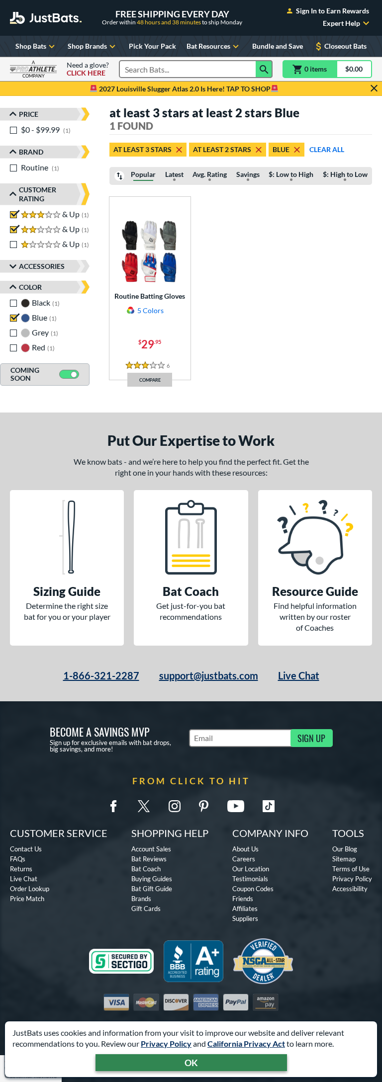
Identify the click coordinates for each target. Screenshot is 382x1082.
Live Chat (298, 675)
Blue (281, 149)
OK (191, 1062)
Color (30, 287)
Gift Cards (146, 909)
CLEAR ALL (326, 149)
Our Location (250, 869)
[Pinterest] (203, 806)
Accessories (42, 266)
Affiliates (245, 909)
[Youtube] (235, 806)
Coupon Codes (253, 889)
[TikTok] (269, 806)
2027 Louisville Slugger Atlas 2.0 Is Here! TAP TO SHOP (184, 88)
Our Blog (344, 849)
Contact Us (26, 849)
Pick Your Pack (152, 46)
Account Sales (151, 849)
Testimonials (250, 879)
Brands (141, 899)
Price (28, 114)
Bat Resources (208, 46)
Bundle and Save (277, 46)
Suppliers (245, 918)
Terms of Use (351, 869)
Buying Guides (151, 879)
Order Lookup (29, 889)
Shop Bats (30, 46)
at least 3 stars (142, 149)
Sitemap (344, 859)
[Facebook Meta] (113, 806)
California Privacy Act (246, 1043)
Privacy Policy (166, 1043)
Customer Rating (37, 194)
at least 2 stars (222, 149)
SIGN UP (311, 738)
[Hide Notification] (374, 88)
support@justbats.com (208, 675)
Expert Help (341, 23)
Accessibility (350, 889)
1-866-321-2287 (101, 675)
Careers (243, 859)
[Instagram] (175, 806)
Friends (242, 899)
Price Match (27, 899)
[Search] (264, 69)
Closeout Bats (345, 46)
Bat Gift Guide (151, 889)
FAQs (17, 859)
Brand (31, 152)
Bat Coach (146, 869)
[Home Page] (46, 18)
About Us (245, 849)
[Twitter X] (144, 806)
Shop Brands (87, 46)
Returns (21, 869)
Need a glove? (88, 69)
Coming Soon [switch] (24, 374)
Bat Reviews (149, 859)
